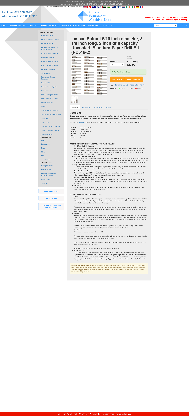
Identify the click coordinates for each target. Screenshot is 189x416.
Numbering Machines (48, 69)
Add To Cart (117, 79)
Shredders (44, 118)
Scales (43, 107)
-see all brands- (46, 160)
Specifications (86, 107)
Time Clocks (45, 122)
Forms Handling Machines (49, 53)
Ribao (43, 152)
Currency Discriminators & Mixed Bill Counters (49, 48)
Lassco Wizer (45, 144)
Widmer (43, 156)
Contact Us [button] (107, 25)
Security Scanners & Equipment (51, 114)
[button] (18, 25)
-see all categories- (47, 134)
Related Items (98, 107)
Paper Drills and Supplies (49, 87)
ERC (42, 140)
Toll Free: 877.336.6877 (16, 12)
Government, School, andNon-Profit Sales (51, 206)
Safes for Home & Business (49, 110)
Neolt (43, 148)
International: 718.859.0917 (19, 16)
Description (74, 107)
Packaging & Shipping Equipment (48, 78)
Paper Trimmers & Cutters (49, 99)
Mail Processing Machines (49, 61)
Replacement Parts (47, 103)
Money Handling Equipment (50, 65)
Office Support (45, 73)
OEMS (4, 25)
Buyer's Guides (51, 198)
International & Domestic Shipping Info (130, 84)
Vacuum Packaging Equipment (50, 130)
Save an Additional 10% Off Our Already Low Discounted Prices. (90, 414)
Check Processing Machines (50, 39)
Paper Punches (46, 91)
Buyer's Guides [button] (93, 25)
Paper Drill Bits (45, 83)
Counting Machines (47, 43)
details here (126, 414)
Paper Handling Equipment (49, 95)
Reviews (108, 107)
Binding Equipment (47, 35)
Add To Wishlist (134, 79)
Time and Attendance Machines (51, 126)
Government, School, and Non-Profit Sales (72, 25)
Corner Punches (46, 170)
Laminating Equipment (48, 57)
